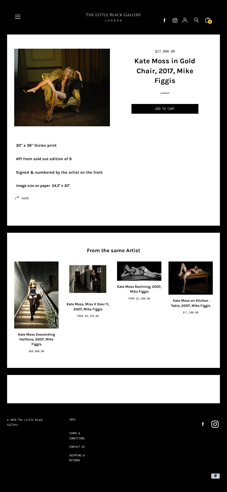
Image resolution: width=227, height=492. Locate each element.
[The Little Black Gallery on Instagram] (175, 20)
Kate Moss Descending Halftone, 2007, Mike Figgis (36, 339)
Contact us (77, 446)
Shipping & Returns (77, 458)
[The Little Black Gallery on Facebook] (164, 20)
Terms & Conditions (77, 436)
